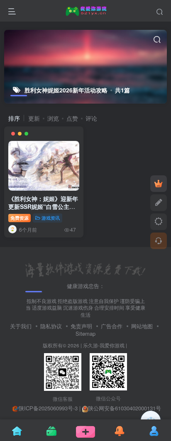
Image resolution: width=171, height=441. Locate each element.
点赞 (72, 118)
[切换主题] (158, 221)
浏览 (53, 118)
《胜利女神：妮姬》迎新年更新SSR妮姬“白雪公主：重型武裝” (43, 206)
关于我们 (21, 326)
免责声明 (81, 326)
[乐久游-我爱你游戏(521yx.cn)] (85, 269)
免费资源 (19, 217)
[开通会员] (158, 183)
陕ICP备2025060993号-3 (48, 408)
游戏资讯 (51, 217)
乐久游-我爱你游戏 (104, 345)
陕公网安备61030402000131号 (124, 408)
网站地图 (142, 326)
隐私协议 (51, 326)
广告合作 (111, 326)
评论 (91, 118)
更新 (34, 118)
